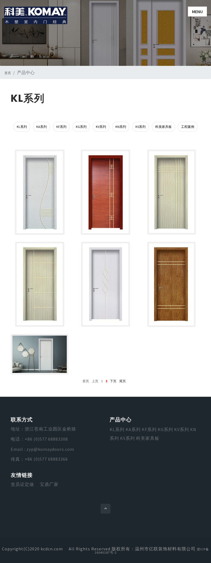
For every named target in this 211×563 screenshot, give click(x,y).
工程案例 (187, 127)
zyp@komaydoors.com (50, 449)
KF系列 (61, 127)
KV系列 (101, 127)
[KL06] (39, 192)
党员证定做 (22, 484)
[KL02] (105, 284)
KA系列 (41, 127)
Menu (197, 11)
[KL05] (105, 192)
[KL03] (39, 284)
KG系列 (81, 127)
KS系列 (140, 127)
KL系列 (22, 127)
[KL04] (171, 192)
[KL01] (171, 284)
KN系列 (120, 127)
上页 (95, 381)
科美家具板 (163, 127)
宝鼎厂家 (49, 484)
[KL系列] (39, 354)
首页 (7, 73)
